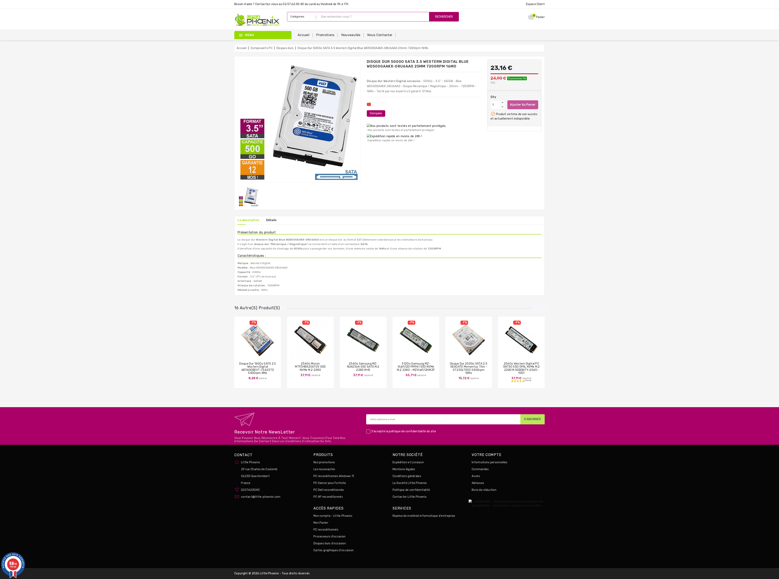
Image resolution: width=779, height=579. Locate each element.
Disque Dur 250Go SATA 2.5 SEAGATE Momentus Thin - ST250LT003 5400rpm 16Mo (468, 368)
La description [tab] (248, 220)
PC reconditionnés (325, 529)
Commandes (480, 469)
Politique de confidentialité (411, 490)
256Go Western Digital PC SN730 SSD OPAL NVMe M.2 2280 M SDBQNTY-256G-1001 (521, 368)
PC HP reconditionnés (328, 497)
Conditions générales (407, 476)
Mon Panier (320, 522)
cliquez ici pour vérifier (526, 505)
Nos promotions (324, 462)
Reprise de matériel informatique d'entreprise (424, 516)
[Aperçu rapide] (261, 343)
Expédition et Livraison (408, 462)
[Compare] (253, 343)
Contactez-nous (266, 4)
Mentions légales (404, 469)
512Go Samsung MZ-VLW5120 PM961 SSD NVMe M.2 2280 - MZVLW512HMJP (416, 367)
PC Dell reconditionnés (328, 490)
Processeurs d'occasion (329, 536)
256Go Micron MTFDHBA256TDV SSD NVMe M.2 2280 (310, 367)
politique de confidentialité (407, 431)
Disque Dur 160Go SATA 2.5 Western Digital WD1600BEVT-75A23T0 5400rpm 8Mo (257, 368)
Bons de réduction (484, 490)
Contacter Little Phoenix (410, 497)
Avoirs (476, 476)
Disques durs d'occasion (329, 543)
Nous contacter (379, 35)
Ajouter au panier (523, 104)
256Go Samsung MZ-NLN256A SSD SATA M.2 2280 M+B (363, 367)
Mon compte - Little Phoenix (332, 516)
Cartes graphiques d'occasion (333, 550)
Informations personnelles (490, 462)
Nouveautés (350, 35)
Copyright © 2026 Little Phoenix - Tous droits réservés (272, 573)
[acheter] (298, 343)
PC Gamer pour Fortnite (329, 483)
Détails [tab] (271, 220)
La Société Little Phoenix (410, 483)
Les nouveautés (324, 469)
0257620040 (250, 490)
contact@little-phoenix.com (261, 497)
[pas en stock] (245, 343)
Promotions (325, 35)
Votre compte (486, 455)
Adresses (478, 483)
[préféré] (269, 343)
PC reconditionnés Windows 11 (333, 476)
